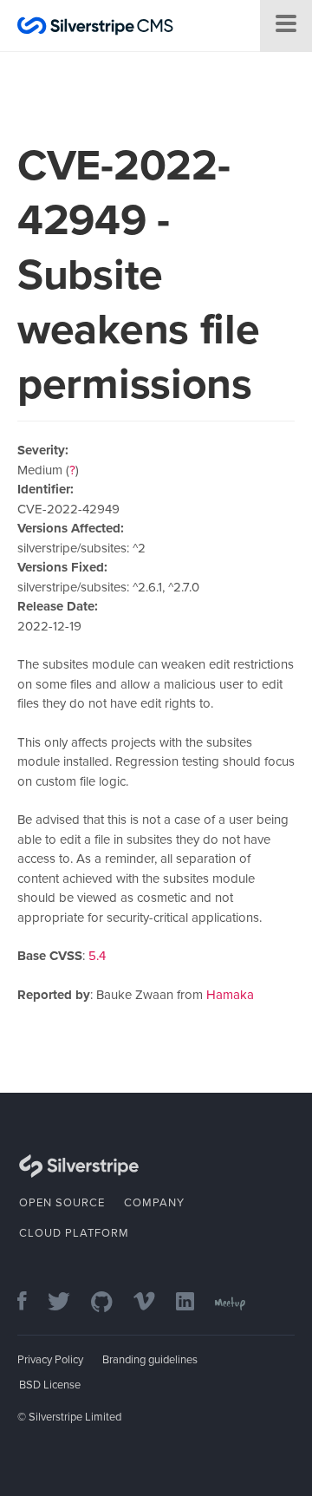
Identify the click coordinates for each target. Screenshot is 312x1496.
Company (154, 1203)
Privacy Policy (50, 1360)
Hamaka (230, 995)
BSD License (50, 1385)
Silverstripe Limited (75, 1417)
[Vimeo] (152, 1303)
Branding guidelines (150, 1360)
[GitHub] (110, 1303)
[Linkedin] (193, 1303)
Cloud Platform (74, 1233)
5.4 (97, 956)
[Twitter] (68, 1303)
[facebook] (30, 1303)
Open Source (62, 1203)
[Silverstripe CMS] (95, 28)
